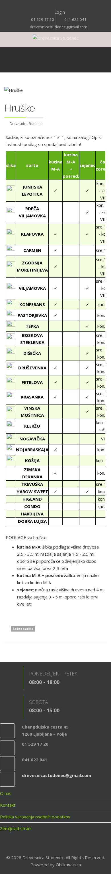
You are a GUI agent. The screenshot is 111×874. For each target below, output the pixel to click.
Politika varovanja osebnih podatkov (35, 817)
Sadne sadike (23, 629)
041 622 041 (75, 19)
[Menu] (20, 59)
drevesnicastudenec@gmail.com (58, 26)
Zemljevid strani (15, 828)
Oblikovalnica (68, 864)
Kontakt (7, 805)
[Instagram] (59, 5)
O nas (5, 793)
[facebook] (52, 5)
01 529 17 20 (42, 19)
